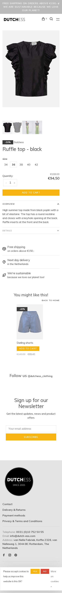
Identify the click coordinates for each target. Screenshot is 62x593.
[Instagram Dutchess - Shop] (9, 555)
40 (28, 164)
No (45, 571)
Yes (35, 571)
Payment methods (13, 515)
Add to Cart (31, 192)
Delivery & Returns (13, 509)
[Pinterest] (15, 555)
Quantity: (7, 176)
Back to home (51, 300)
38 (21, 164)
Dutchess (19, 142)
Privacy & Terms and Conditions (22, 521)
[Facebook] (3, 555)
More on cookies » (55, 579)
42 (36, 164)
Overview (8, 204)
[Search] (52, 19)
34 (6, 164)
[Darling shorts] (30, 321)
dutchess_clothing (40, 376)
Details (7, 230)
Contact (7, 504)
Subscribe (31, 436)
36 (13, 164)
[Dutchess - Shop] (19, 482)
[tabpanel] (31, 68)
